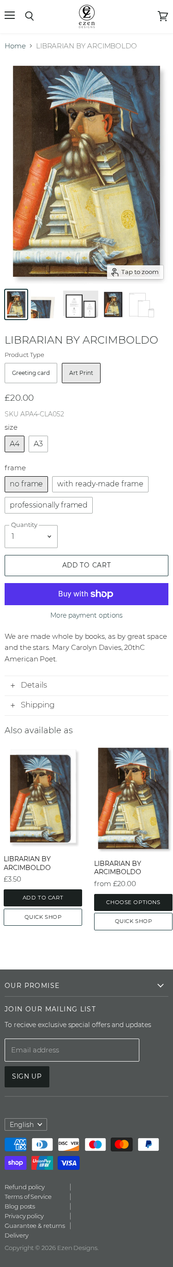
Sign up (27, 1076)
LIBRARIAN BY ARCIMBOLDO (27, 863)
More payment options (86, 615)
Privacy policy (24, 1216)
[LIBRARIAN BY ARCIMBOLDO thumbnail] (16, 304)
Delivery (16, 1235)
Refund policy (25, 1187)
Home (15, 46)
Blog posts (20, 1206)
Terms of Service (28, 1196)
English (22, 1125)
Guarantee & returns (35, 1225)
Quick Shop (43, 917)
